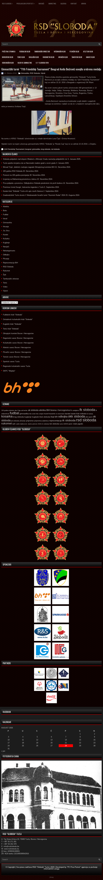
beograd (28, 149)
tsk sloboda (54, 424)
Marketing (52, 3)
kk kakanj (90, 414)
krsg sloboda (45, 149)
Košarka (6, 239)
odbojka (62, 416)
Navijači (41, 3)
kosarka (6, 416)
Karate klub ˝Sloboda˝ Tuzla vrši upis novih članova (23, 191)
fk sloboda (87, 410)
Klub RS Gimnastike (25, 62)
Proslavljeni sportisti (25, 3)
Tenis (5, 283)
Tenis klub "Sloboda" (11, 329)
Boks (5, 211)
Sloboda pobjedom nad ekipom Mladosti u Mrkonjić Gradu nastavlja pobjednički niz (35, 159)
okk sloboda (76, 416)
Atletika (6, 207)
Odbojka (6, 255)
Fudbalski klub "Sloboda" (12, 315)
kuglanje (28, 417)
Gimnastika (25, 73)
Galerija (63, 3)
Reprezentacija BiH (10, 263)
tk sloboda (45, 424)
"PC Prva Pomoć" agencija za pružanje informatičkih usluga (70, 868)
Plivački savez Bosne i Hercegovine (17, 352)
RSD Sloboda (7, 3)
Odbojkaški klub (8, 62)
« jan (3, 751)
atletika (42, 410)
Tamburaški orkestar (42, 51)
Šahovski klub (77, 57)
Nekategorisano (9, 251)
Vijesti (43, 73)
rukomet (6, 423)
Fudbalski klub (24, 51)
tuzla (61, 424)
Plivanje (6, 259)
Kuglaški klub (34, 57)
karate (67, 414)
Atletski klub (88, 51)
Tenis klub (21, 57)
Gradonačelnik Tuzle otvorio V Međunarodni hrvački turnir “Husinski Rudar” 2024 (34, 195)
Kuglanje (6, 243)
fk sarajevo (74, 410)
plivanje (22, 421)
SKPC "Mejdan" (9, 371)
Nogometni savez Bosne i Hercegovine (18, 338)
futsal (5, 219)
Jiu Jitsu (6, 231)
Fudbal (5, 215)
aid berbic (24, 410)
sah (13, 424)
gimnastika (36, 149)
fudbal (14, 413)
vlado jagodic (78, 424)
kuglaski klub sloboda (41, 417)
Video (5, 287)
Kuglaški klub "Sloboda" (12, 324)
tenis (40, 424)
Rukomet (6, 271)
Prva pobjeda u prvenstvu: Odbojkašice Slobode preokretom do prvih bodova (32, 183)
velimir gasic (67, 424)
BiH (48, 410)
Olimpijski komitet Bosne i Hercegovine (18, 333)
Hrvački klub (63, 57)
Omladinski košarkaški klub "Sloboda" (18, 319)
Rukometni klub (48, 57)
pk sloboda (15, 421)
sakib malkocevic (21, 424)
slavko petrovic (33, 424)
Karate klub (90, 57)
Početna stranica (8, 51)
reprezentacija (55, 420)
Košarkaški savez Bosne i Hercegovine (18, 343)
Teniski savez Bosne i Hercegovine (16, 357)
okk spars (88, 417)
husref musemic (50, 414)
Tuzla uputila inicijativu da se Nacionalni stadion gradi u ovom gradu (29, 163)
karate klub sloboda (78, 414)
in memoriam (60, 414)
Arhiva (83, 3)
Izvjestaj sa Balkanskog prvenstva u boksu (19, 179)
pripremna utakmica (41, 421)
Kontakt (74, 3)
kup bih (54, 417)
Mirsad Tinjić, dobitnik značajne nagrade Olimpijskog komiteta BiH (28, 167)
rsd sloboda (55, 149)
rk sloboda (69, 420)
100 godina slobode (7, 410)
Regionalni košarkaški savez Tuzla (16, 366)
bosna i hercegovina (60, 410)
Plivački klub (74, 51)
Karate (5, 235)
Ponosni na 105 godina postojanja (16, 175)
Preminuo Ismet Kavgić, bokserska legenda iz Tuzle (23, 187)
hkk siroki (32, 414)
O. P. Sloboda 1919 (42, 62)
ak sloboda (33, 410)
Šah (4, 275)
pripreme (30, 421)
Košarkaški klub (60, 51)
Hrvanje (6, 227)
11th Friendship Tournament (14, 149)
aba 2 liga (17, 410)
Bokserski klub (7, 57)
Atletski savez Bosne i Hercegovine (17, 347)
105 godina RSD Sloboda (12, 171)
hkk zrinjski (39, 414)
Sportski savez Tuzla (11, 362)
